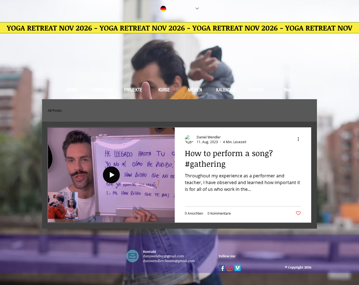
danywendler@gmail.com (163, 256)
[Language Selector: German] (179, 8)
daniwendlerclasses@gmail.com (169, 260)
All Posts (55, 110)
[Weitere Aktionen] (300, 139)
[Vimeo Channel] (237, 268)
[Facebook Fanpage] (222, 268)
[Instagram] (230, 268)
